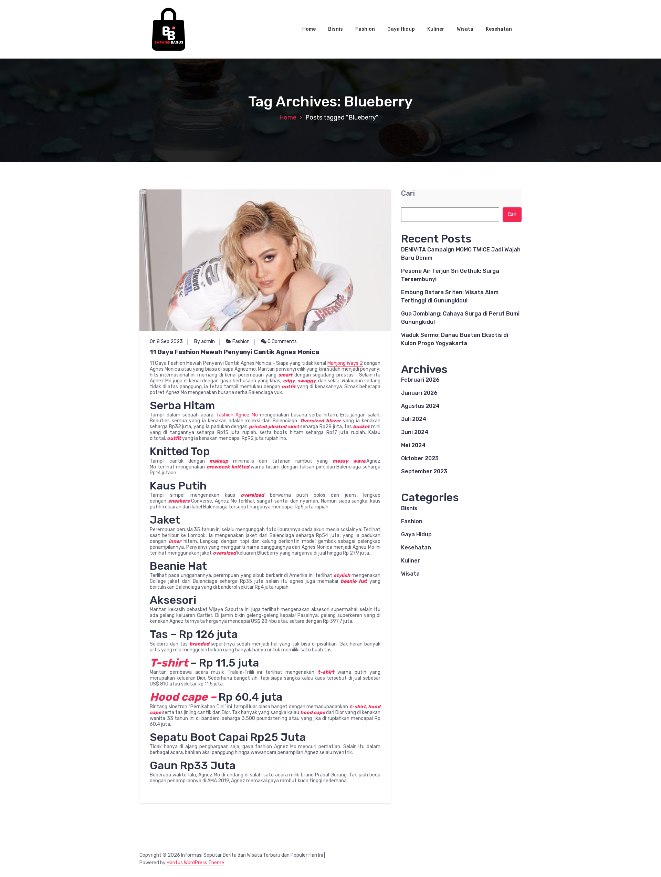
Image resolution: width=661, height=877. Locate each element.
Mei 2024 (413, 445)
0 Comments (281, 341)
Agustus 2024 (420, 406)
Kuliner (435, 29)
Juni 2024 (414, 432)
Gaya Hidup (401, 29)
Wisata (465, 29)
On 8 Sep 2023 (166, 341)
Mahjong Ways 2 (345, 363)
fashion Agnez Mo (237, 415)
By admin (204, 341)
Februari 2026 (420, 379)
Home (309, 29)
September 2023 (424, 471)
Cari (408, 193)
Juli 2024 (413, 419)
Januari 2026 (419, 393)
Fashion (365, 29)
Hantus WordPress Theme (195, 863)
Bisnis (335, 29)
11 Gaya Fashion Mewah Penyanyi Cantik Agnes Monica (234, 352)
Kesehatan (499, 29)
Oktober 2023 (420, 458)
